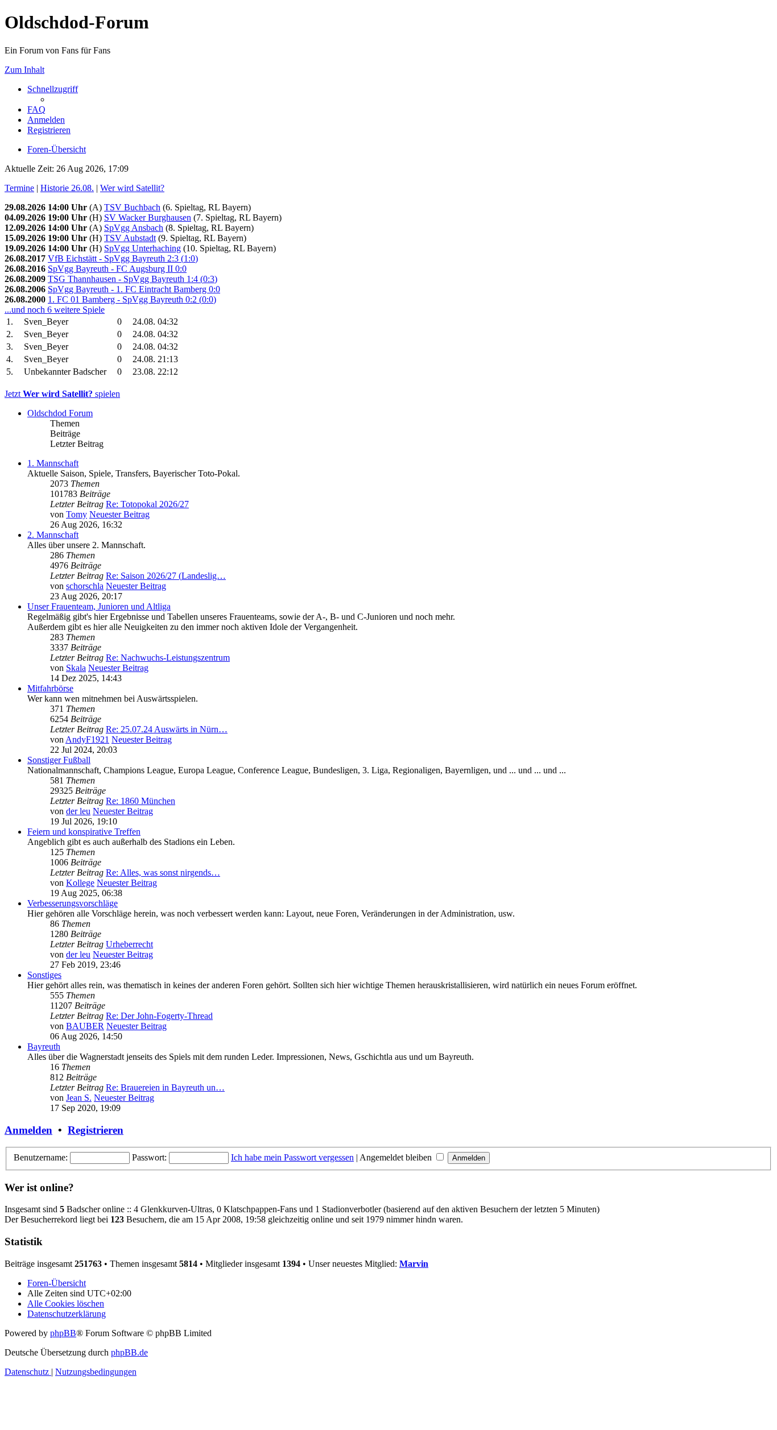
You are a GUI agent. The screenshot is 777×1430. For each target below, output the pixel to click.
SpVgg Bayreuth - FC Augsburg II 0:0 (117, 268)
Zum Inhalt (24, 69)
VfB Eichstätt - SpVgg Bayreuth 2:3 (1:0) (123, 258)
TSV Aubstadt (130, 238)
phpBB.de (129, 1352)
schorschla (85, 586)
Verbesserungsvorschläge (72, 903)
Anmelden (28, 1130)
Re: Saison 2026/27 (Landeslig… (166, 576)
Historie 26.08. (67, 188)
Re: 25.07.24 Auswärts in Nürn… (167, 729)
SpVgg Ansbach (133, 228)
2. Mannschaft (52, 535)
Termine (19, 188)
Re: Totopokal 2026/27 (147, 504)
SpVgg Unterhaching (142, 248)
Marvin (413, 1264)
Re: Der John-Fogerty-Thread (159, 1016)
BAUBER (85, 1026)
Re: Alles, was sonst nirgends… (163, 872)
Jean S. (79, 1097)
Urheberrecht (129, 944)
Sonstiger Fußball (58, 760)
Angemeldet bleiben (396, 1157)
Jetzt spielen (62, 394)
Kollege (80, 883)
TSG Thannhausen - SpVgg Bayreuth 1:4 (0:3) (132, 279)
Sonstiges (44, 975)
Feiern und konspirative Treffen (83, 831)
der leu (78, 811)
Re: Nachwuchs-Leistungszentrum (168, 657)
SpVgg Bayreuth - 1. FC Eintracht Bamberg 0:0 (134, 289)
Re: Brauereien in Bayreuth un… (165, 1087)
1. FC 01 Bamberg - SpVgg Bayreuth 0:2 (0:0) (132, 299)
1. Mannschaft (52, 463)
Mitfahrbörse (50, 688)
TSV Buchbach (132, 207)
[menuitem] (36, 109)
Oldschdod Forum (60, 413)
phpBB (63, 1333)
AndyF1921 (87, 739)
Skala (76, 668)
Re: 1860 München (140, 801)
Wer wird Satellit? (132, 188)
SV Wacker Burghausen (147, 217)
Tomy (76, 514)
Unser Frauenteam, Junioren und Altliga (99, 606)
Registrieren (95, 1130)
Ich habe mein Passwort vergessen (292, 1157)
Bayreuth (43, 1046)
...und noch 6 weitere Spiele (55, 309)
